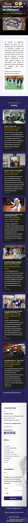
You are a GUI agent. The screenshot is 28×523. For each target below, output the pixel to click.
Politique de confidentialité (14, 521)
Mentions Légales (14, 517)
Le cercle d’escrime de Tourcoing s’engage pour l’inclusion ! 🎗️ (13, 311)
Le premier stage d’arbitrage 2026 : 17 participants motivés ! (13, 215)
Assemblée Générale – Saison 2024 (14, 360)
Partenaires (7, 458)
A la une (17, 128)
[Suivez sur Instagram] (8, 433)
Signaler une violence (17, 520)
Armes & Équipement (10, 448)
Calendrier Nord (9, 452)
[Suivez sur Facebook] (5, 433)
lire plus (7, 148)
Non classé (14, 130)
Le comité (7, 446)
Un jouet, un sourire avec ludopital (13, 170)
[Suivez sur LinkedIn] (11, 433)
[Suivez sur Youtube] (14, 433)
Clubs (6, 221)
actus (6, 130)
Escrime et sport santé (10, 126)
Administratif (15, 219)
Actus (5, 462)
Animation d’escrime (10, 454)
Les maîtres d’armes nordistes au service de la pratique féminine (13, 262)
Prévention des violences (11, 456)
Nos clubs (7, 450)
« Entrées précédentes (12, 392)
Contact (6, 460)
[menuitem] (15, 3)
